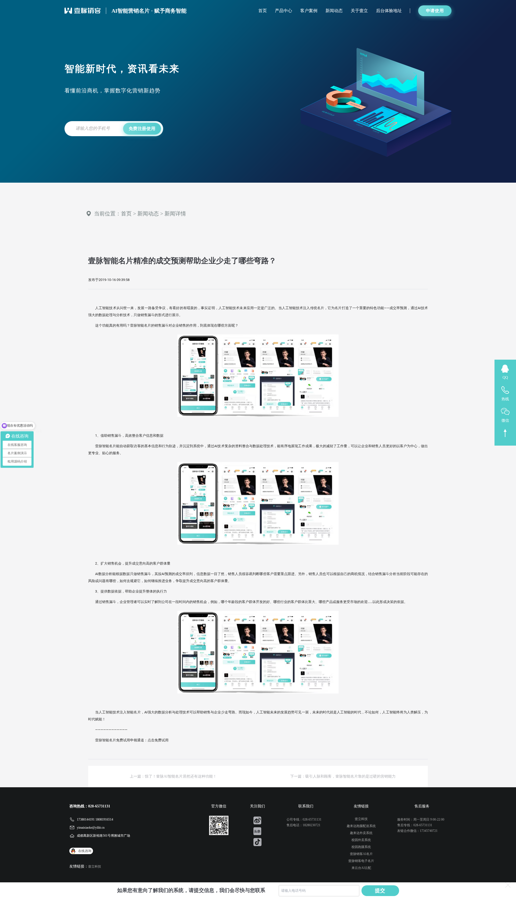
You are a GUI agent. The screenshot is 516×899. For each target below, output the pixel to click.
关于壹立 (359, 10)
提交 (380, 890)
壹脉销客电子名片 (361, 861)
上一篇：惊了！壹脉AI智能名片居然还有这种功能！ (173, 776)
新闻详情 (175, 213)
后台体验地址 (389, 10)
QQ (505, 378)
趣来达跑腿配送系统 (361, 826)
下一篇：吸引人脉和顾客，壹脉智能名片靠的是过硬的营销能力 (343, 776)
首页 (262, 10)
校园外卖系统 (361, 840)
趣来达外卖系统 (361, 833)
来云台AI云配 (361, 868)
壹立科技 (94, 866)
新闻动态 (334, 10)
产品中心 (283, 10)
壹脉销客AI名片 (361, 854)
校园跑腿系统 (361, 847)
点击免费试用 (158, 740)
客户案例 (308, 10)
